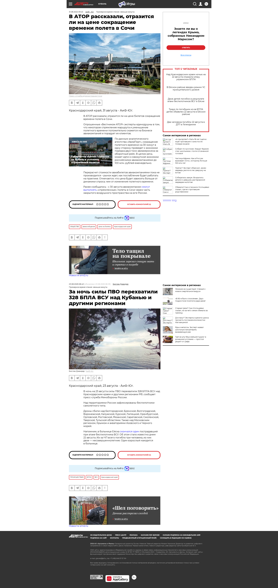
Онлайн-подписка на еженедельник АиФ (181, 535)
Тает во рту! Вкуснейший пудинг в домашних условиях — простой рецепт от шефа (190, 339)
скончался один (130, 431)
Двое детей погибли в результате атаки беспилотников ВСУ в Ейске (186, 100)
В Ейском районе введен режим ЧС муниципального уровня (186, 88)
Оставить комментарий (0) (139, 204)
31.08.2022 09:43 (76, 12)
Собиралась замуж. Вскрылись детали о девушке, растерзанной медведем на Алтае (190, 179)
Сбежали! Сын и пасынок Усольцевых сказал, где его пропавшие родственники (192, 189)
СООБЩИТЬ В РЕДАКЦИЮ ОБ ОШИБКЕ (176, 538)
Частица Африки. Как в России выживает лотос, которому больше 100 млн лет (191, 160)
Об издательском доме (101, 535)
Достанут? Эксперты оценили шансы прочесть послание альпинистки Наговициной (192, 320)
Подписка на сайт (98, 538)
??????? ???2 (170, 200)
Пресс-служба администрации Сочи (85, 96)
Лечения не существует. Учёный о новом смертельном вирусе (190, 290)
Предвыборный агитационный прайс (139, 538)
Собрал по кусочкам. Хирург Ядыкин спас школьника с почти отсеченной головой (192, 151)
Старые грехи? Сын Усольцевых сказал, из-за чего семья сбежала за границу (191, 310)
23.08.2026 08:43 (76, 284)
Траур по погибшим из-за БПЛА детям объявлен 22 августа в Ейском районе (186, 112)
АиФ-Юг (90, 371)
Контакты (114, 538)
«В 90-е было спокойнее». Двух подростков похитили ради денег (190, 299)
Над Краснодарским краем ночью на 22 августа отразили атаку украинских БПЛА (186, 77)
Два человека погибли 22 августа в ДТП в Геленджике (186, 123)
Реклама (134, 535)
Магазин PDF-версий (150, 535)
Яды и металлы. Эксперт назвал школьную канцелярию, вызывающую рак (189, 329)
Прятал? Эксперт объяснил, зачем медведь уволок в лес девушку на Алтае (190, 170)
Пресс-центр (120, 535)
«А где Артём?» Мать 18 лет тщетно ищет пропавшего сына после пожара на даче (191, 141)
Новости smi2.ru (78, 275)
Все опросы (186, 55)
